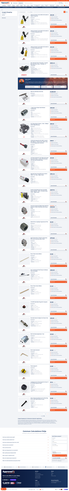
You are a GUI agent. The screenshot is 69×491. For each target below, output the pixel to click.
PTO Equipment (28, 5)
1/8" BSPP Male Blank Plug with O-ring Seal (39, 301)
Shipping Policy (37, 483)
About (57, 0)
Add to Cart (53, 26)
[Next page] (47, 414)
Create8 (16, 489)
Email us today (44, 86)
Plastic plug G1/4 (34, 366)
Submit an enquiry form (30, 86)
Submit (54, 455)
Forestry (36, 472)
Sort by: (19, 12)
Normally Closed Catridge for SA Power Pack (39, 317)
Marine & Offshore (38, 473)
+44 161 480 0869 (53, 482)
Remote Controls (32, 5)
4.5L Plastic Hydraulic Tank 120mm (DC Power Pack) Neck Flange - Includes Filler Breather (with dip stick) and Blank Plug (40, 159)
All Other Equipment (57, 5)
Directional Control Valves (4, 5)
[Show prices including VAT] (64, 5)
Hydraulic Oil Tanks (46, 5)
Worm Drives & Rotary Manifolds (37, 5)
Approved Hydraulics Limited (7, 489)
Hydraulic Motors (21, 5)
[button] (52, 205)
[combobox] (40, 3)
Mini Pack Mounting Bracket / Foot (37, 333)
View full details (54, 24)
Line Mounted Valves (9, 5)
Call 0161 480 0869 (57, 86)
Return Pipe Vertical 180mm (36, 285)
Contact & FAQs (63, 0)
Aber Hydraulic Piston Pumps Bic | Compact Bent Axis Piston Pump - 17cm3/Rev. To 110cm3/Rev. (39, 64)
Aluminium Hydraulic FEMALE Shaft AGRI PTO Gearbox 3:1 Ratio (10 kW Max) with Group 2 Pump (40, 207)
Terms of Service (37, 484)
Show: (29, 12)
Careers (67, 0)
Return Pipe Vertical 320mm (36, 253)
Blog (59, 0)
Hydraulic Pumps (17, 5)
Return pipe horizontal (35, 350)
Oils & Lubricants (42, 5)
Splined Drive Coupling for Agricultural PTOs (39, 221)
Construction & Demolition (39, 474)
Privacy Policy (59, 460)
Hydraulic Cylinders (13, 5)
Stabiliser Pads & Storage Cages (52, 5)
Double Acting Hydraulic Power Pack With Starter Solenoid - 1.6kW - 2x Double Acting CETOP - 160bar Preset (39, 191)
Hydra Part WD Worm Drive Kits (37, 91)
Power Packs (25, 5)
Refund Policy (37, 482)
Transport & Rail (37, 475)
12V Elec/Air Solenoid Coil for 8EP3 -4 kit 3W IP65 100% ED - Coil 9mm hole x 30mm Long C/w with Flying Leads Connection (39, 141)
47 (45, 413)
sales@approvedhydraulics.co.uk (56, 481)
